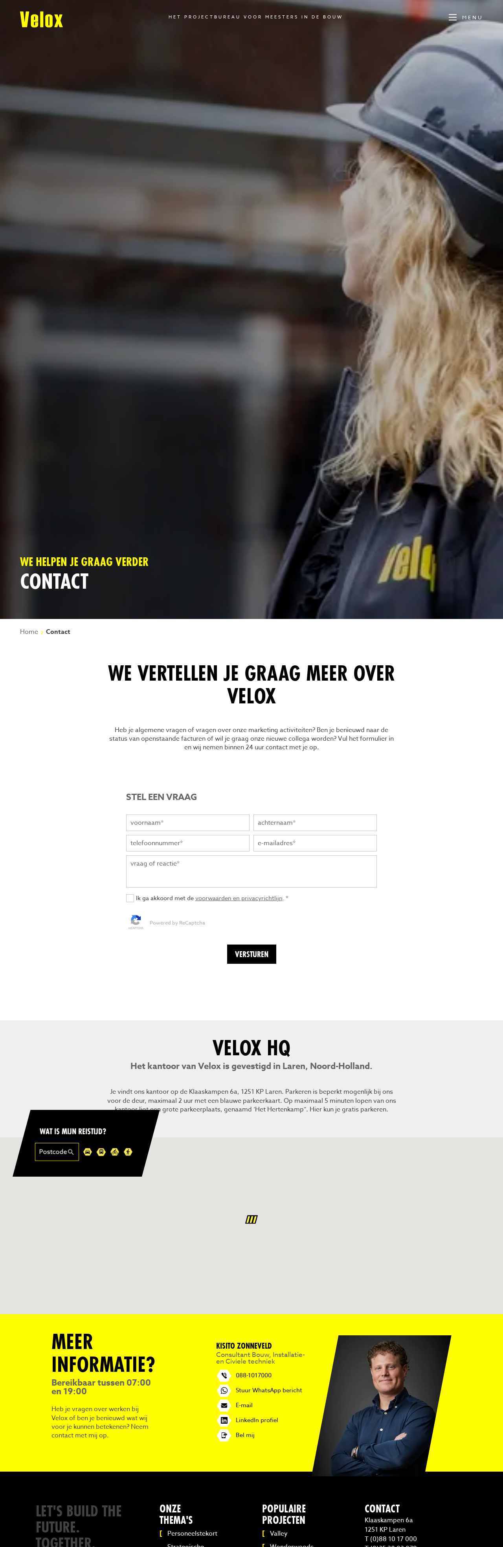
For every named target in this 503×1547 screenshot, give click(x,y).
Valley (279, 1533)
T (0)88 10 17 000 (391, 1539)
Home (29, 632)
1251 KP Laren (385, 1529)
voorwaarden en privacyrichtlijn (239, 898)
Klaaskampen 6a (389, 1520)
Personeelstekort (192, 1533)
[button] (251, 1219)
